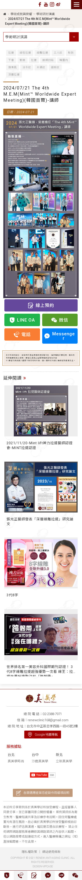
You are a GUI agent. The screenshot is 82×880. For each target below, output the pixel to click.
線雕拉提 (42, 52)
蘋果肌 (12, 67)
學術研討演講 (45, 14)
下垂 (11, 60)
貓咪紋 (55, 67)
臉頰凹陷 (48, 60)
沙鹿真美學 (40, 761)
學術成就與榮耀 (21, 14)
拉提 (11, 52)
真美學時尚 (16, 761)
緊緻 (22, 60)
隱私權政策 (29, 852)
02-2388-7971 (52, 714)
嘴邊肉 (63, 60)
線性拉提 (25, 52)
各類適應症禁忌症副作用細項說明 (46, 792)
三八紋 (58, 52)
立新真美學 (64, 761)
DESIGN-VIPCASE (43, 866)
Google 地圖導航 (46, 734)
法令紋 (27, 67)
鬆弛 (71, 52)
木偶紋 (41, 67)
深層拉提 (14, 74)
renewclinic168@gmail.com (48, 720)
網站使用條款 (51, 852)
